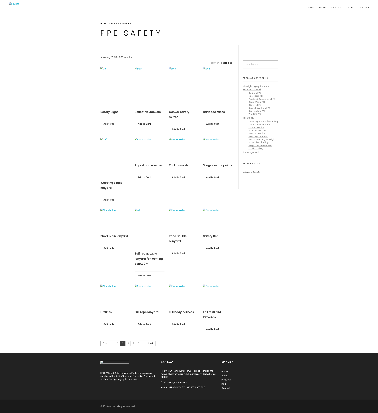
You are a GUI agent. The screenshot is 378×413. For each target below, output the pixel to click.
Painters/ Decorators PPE (262, 99)
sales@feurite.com (177, 382)
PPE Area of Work (252, 89)
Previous (112, 343)
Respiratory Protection (260, 145)
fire (254, 172)
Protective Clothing (259, 142)
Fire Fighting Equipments (256, 86)
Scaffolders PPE (257, 111)
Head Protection (257, 133)
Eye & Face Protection (260, 124)
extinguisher (248, 172)
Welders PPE (255, 114)
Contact (225, 388)
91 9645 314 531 (177, 387)
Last (150, 343)
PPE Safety (248, 117)
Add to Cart (110, 124)
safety (258, 172)
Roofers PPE (255, 105)
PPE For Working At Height (262, 139)
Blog (223, 383)
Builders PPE (255, 93)
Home (103, 23)
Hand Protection (257, 130)
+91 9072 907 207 (196, 387)
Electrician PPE (256, 96)
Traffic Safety (256, 148)
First (105, 343)
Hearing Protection (258, 136)
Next (143, 343)
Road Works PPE (257, 102)
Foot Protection (256, 127)
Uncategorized (251, 152)
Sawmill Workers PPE (259, 108)
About (224, 375)
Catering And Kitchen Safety (263, 121)
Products (113, 23)
